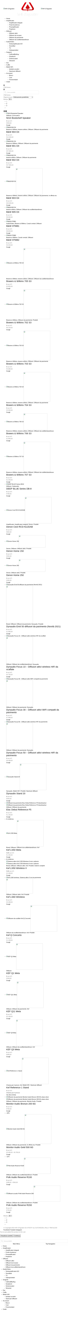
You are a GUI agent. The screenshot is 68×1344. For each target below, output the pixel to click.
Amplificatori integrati (15, 23)
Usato (8, 81)
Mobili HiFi (9, 67)
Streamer (12, 60)
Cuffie (8, 65)
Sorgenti (9, 52)
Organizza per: (8, 97)
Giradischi (12, 56)
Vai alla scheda (11, 1095)
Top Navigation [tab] (50, 1244)
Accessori (9, 73)
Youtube (12, 1230)
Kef (38, 847)
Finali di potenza (14, 25)
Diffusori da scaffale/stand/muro (19, 39)
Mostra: (5, 99)
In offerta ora (53, 195)
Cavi (10, 77)
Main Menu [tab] (16, 1244)
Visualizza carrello (6, 1236)
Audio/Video (10, 41)
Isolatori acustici (14, 69)
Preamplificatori (14, 27)
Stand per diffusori (15, 71)
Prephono (12, 29)
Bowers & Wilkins (11, 129)
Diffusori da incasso (15, 35)
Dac (7, 63)
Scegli (8, 125)
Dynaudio (35, 624)
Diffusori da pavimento (16, 37)
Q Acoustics (16, 115)
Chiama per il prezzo (12, 1085)
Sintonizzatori (13, 58)
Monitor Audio (31, 1101)
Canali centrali (31, 223)
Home (8, 18)
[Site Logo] (27, 8)
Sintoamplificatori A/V (16, 44)
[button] (4, 85)
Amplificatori (10, 20)
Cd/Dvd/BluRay (14, 54)
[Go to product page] (35, 113)
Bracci (11, 75)
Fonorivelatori (13, 79)
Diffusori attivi (13, 33)
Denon (31, 524)
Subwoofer (15, 486)
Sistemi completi (39, 865)
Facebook (6, 1230)
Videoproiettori (13, 50)
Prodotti (35, 320)
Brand (8, 624)
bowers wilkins (22, 129)
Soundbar (12, 46)
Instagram (19, 1230)
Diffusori (9, 31)
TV (10, 48)
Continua (17, 1236)
